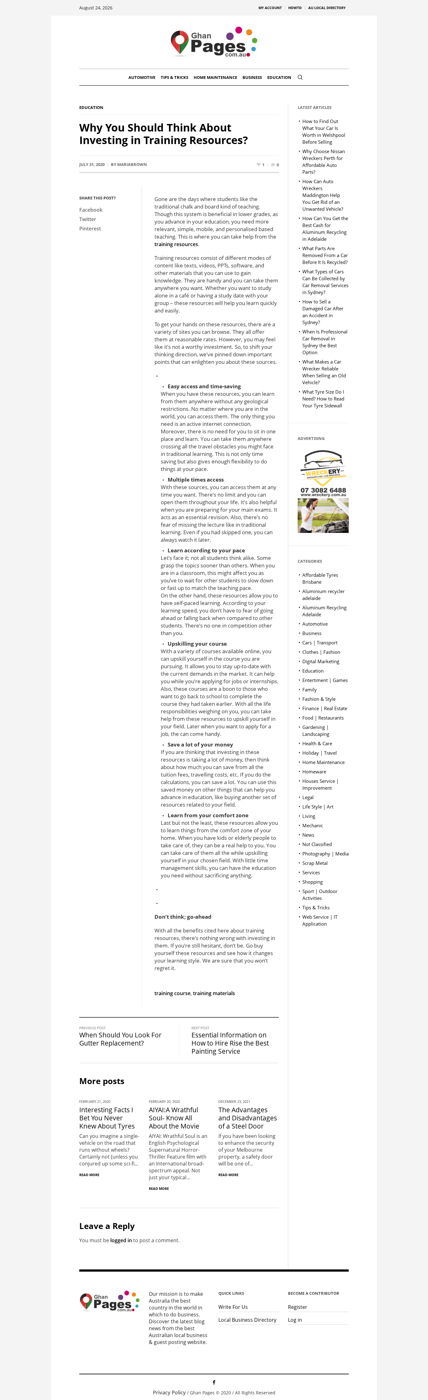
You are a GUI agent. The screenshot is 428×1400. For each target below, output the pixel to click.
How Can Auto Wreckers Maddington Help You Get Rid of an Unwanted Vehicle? (322, 195)
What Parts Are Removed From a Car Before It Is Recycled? (325, 255)
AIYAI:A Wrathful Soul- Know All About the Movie (174, 1117)
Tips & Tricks (316, 907)
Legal (308, 797)
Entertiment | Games (325, 680)
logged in (121, 1240)
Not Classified (317, 844)
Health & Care (317, 743)
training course (172, 993)
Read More (89, 1174)
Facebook (90, 209)
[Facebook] (214, 1382)
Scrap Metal (315, 863)
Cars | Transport (319, 642)
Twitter (87, 219)
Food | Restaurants (323, 718)
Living (308, 816)
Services (311, 872)
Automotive (315, 624)
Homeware (314, 771)
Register (297, 1307)
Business (311, 633)
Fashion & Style (319, 699)
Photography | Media (325, 853)
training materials (214, 993)
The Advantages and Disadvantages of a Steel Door (247, 1117)
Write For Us (233, 1307)
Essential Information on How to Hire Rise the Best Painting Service (230, 1043)
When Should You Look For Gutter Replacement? (120, 1039)
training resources (176, 244)
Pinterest (90, 228)
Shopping (312, 882)
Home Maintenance (323, 762)
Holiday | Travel (319, 753)
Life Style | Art (317, 806)
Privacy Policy (169, 1392)
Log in (295, 1319)
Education (91, 107)
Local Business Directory (247, 1319)
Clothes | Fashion (321, 652)
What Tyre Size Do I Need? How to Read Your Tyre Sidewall (323, 399)
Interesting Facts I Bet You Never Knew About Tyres (107, 1117)
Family (309, 689)
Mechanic (312, 825)
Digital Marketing (320, 661)
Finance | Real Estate (324, 708)
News (308, 835)
